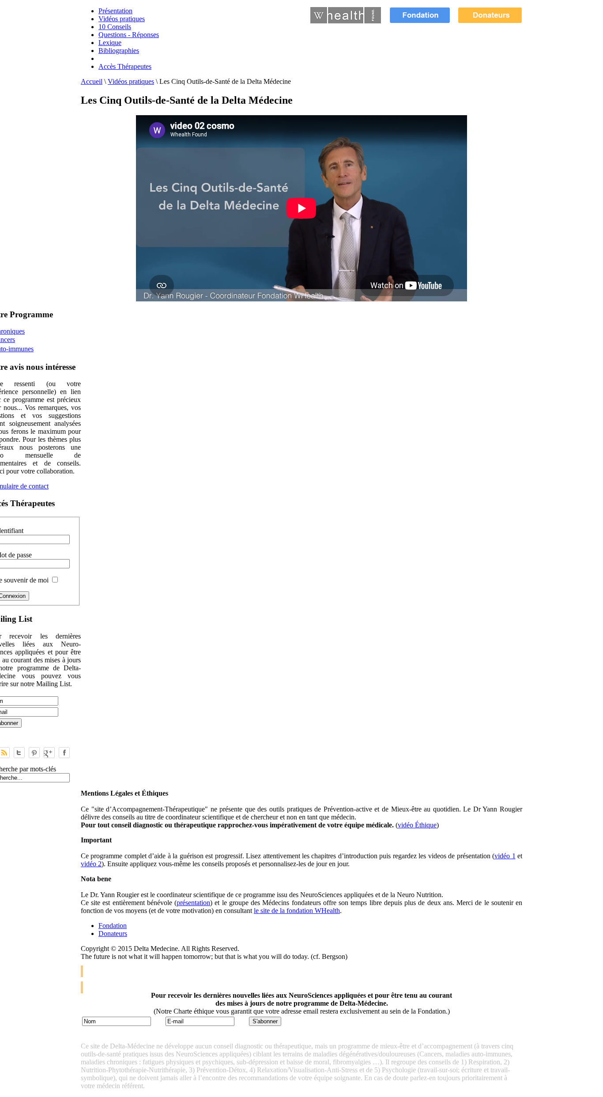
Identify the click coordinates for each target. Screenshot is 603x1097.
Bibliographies (118, 50)
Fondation (112, 925)
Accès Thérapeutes (124, 66)
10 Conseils (114, 26)
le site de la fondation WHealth (297, 910)
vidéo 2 (91, 864)
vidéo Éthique (417, 825)
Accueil (91, 81)
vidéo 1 (504, 856)
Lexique (109, 42)
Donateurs (112, 933)
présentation (193, 902)
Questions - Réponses (128, 34)
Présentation (115, 11)
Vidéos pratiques (121, 19)
